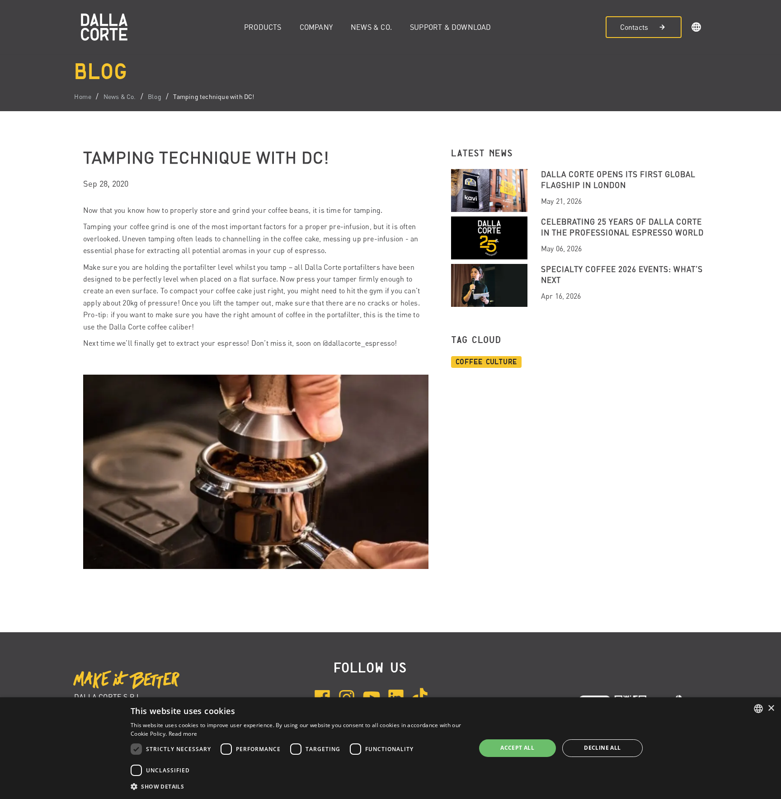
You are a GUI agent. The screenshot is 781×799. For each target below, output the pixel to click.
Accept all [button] (517, 748)
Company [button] (316, 27)
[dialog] (390, 748)
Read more (183, 734)
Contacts (634, 27)
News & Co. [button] (371, 27)
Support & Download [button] (450, 27)
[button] (696, 28)
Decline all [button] (602, 748)
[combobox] (758, 708)
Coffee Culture (486, 362)
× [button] (770, 708)
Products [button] (263, 27)
